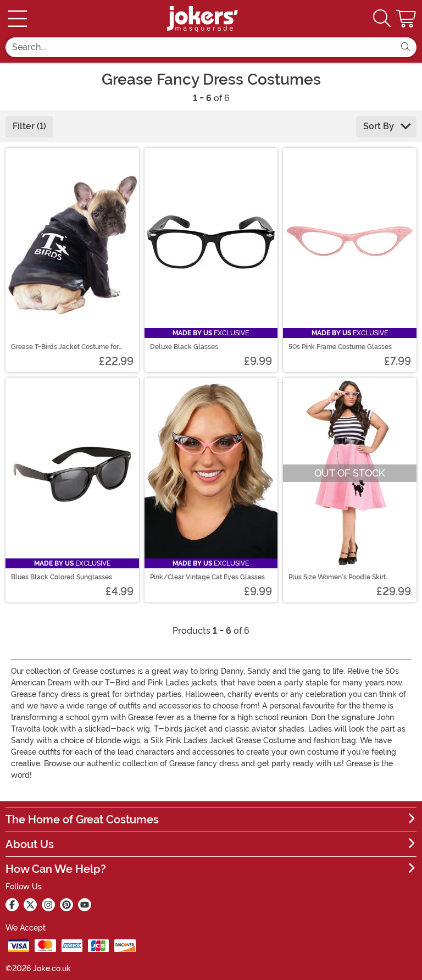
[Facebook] (12, 904)
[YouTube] (84, 904)
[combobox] (200, 47)
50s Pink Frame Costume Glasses (340, 347)
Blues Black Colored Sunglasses (61, 577)
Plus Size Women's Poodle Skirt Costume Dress (337, 577)
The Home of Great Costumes (82, 819)
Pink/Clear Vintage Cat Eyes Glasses (207, 577)
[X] (30, 904)
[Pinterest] (66, 904)
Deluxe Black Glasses (184, 347)
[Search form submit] (406, 47)
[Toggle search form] (381, 19)
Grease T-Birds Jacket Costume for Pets (65, 347)
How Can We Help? (55, 869)
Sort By (379, 126)
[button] (407, 18)
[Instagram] (48, 904)
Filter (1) (29, 126)
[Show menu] (17, 18)
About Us (29, 844)
